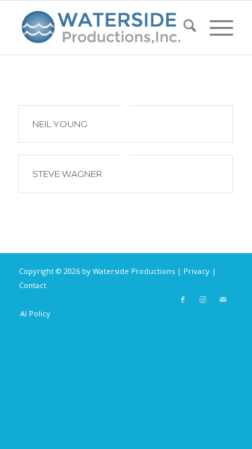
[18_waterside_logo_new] (104, 28)
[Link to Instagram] (203, 299)
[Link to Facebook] (183, 299)
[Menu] (214, 28)
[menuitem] (183, 28)
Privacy (196, 271)
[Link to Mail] (223, 299)
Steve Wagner (67, 173)
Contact (32, 285)
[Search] (183, 28)
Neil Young (59, 123)
